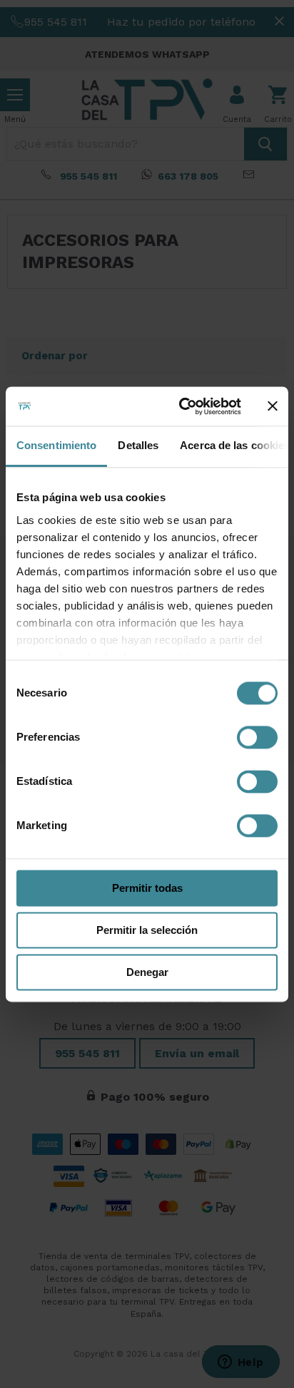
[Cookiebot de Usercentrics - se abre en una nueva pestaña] (182, 406)
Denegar (147, 972)
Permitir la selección (147, 930)
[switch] (257, 737)
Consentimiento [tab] (56, 445)
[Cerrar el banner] (273, 406)
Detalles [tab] (138, 445)
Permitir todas (147, 888)
